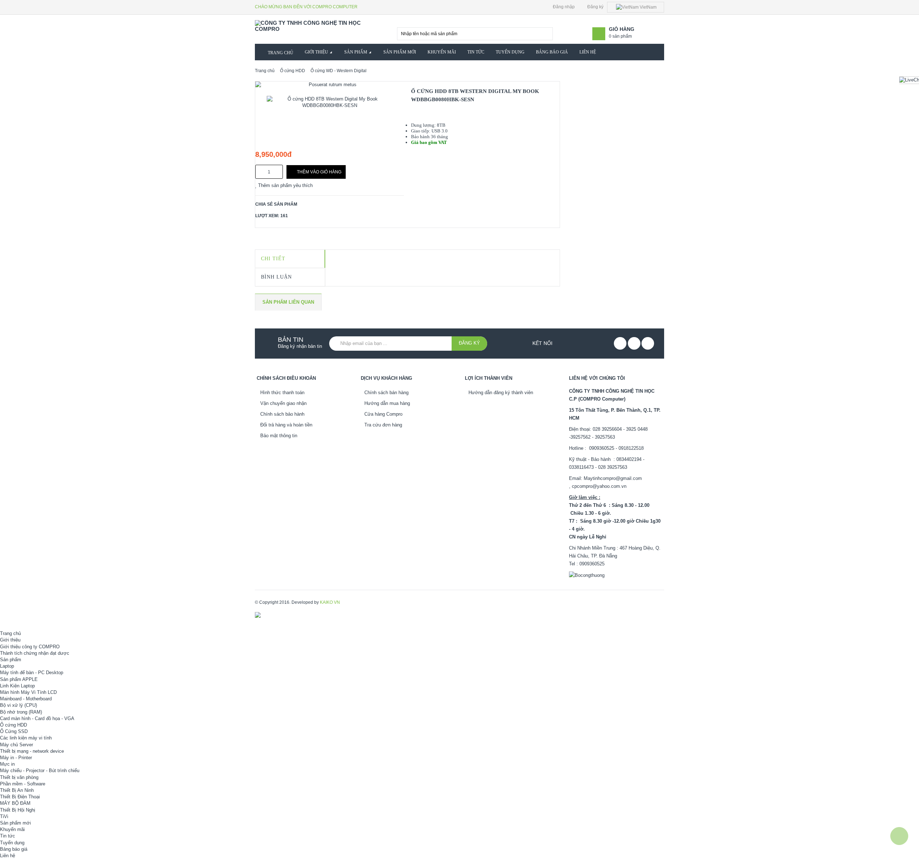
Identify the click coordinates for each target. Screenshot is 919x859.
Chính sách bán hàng (386, 392)
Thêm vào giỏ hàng (319, 171)
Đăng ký (594, 6)
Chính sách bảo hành (282, 414)
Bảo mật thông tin (278, 435)
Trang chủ (265, 70)
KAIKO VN (330, 602)
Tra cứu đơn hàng (383, 425)
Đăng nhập (563, 6)
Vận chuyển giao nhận (283, 403)
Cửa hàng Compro (383, 414)
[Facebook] (620, 343)
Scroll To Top (899, 836)
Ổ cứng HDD (292, 70)
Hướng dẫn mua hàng (387, 403)
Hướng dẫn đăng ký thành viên (500, 392)
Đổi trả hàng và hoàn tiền (286, 425)
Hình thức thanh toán (282, 392)
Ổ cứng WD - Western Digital (339, 70)
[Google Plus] (648, 343)
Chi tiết (273, 258)
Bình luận (276, 277)
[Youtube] (634, 343)
